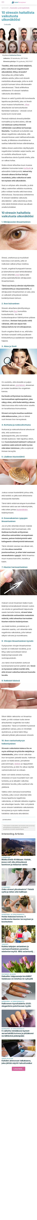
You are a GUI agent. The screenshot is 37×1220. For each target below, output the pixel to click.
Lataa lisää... (19, 1069)
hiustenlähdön (22, 510)
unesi (17, 275)
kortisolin (27, 168)
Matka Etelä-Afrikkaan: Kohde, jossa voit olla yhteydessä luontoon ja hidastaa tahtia (16, 862)
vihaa (27, 105)
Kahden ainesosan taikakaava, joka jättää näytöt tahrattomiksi (17, 1061)
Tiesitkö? (5, 944)
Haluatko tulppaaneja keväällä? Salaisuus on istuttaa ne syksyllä (17, 977)
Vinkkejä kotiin (7, 1058)
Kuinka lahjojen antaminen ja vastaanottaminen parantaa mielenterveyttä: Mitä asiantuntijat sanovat (18, 949)
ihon (15, 311)
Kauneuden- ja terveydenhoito (19, 8)
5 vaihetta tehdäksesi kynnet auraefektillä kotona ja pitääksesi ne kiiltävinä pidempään (18, 1033)
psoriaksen (20, 385)
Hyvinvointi (5, 8)
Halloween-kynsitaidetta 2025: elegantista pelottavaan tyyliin (16, 1004)
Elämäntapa (6, 857)
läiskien (18, 764)
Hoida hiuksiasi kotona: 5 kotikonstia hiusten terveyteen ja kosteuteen (17, 919)
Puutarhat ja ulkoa (9, 974)
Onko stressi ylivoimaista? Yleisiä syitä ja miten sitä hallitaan (18, 890)
